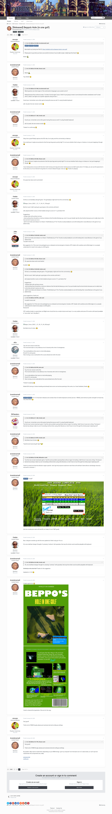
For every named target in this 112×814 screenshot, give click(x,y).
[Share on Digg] (15, 803)
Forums (9, 21)
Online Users (29, 21)
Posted (29, 39)
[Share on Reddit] (21, 803)
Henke (15, 85)
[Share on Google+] (13, 803)
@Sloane (36, 45)
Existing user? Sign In (90, 2)
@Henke (31, 45)
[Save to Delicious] (18, 803)
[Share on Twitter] (8, 803)
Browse (11, 18)
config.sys (25, 759)
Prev (11, 34)
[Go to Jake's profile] (15, 239)
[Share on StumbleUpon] (23, 803)
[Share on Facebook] (10, 803)
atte (15, 342)
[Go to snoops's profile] (15, 46)
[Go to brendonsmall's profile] (9, 28)
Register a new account (32, 787)
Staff (22, 21)
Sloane (41, 68)
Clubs (27, 18)
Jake (15, 232)
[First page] (8, 35)
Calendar (16, 21)
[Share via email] (26, 803)
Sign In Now (79, 787)
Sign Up (101, 2)
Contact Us (59, 808)
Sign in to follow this (89, 27)
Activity (19, 18)
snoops (15, 39)
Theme (52, 808)
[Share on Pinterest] (28, 803)
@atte (26, 45)
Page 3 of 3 (24, 34)
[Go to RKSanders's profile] (15, 421)
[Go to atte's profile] (15, 349)
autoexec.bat (26, 757)
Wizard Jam (36, 29)
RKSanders (15, 414)
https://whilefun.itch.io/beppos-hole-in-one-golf (54, 49)
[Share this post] (103, 39)
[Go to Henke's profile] (15, 92)
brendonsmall (17, 29)
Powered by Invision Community (56, 811)
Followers (98, 27)
